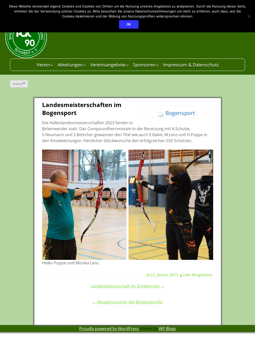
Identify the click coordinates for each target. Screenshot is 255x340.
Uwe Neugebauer (198, 275)
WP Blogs (167, 328)
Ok (129, 24)
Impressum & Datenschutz (191, 65)
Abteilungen (70, 65)
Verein (43, 65)
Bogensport (180, 112)
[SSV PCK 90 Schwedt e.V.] (42, 37)
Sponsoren (144, 65)
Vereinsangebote (108, 65)
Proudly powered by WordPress (109, 328)
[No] (248, 16)
